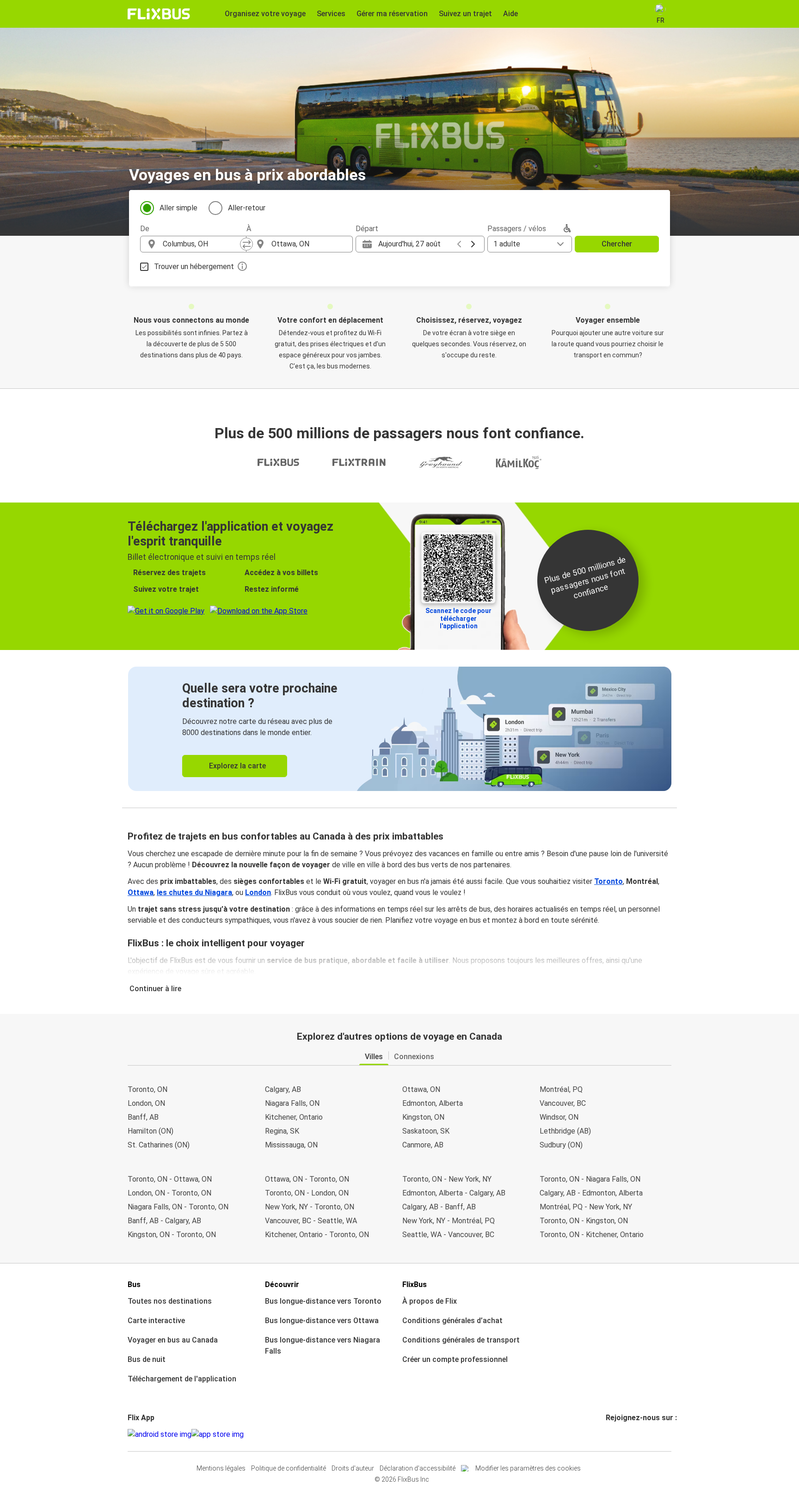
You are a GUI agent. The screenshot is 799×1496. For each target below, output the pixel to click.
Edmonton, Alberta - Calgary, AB (453, 1193)
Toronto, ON (147, 1089)
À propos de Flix (429, 1301)
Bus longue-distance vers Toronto (323, 1301)
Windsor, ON (559, 1117)
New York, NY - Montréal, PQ (448, 1220)
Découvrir (282, 1284)
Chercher (617, 243)
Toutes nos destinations (170, 1301)
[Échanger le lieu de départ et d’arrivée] (246, 244)
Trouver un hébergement (194, 266)
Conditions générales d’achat (452, 1320)
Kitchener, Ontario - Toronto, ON (317, 1234)
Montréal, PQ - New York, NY (586, 1206)
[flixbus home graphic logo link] (159, 14)
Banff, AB (143, 1117)
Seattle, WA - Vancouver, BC (448, 1234)
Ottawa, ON (421, 1089)
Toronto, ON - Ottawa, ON (170, 1179)
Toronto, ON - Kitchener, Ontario (592, 1234)
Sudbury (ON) (561, 1144)
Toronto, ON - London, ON (307, 1193)
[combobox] (201, 244)
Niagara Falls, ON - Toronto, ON (178, 1206)
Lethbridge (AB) (565, 1131)
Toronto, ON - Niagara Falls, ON (590, 1179)
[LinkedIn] (615, 1434)
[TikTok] (621, 1434)
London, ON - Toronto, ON (169, 1193)
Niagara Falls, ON (292, 1103)
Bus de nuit (147, 1359)
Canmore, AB (422, 1144)
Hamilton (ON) (150, 1131)
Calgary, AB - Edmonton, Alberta (591, 1193)
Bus (134, 1284)
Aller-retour (246, 207)
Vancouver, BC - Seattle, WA (311, 1220)
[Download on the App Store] (217, 1434)
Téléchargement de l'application (182, 1378)
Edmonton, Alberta (432, 1103)
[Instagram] (609, 1434)
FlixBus (414, 1284)
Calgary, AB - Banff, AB (439, 1206)
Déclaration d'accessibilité (417, 1468)
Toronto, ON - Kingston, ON (584, 1220)
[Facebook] (607, 1434)
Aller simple (178, 207)
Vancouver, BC (563, 1103)
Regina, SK (282, 1131)
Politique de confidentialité (288, 1468)
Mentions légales (221, 1468)
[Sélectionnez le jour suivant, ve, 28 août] (473, 244)
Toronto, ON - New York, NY (447, 1179)
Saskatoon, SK (425, 1131)
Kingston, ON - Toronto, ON (172, 1234)
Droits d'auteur (353, 1468)
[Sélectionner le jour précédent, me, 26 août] (459, 244)
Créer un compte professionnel (455, 1359)
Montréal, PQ (561, 1089)
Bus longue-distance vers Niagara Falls (322, 1345)
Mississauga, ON (291, 1144)
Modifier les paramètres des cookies (528, 1468)
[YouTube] (612, 1434)
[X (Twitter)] (618, 1434)
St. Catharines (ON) (159, 1144)
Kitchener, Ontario (294, 1117)
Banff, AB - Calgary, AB (164, 1220)
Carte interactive (156, 1320)
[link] (399, 729)
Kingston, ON (423, 1117)
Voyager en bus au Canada (173, 1340)
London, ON (146, 1103)
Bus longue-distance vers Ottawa (322, 1320)
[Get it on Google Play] (159, 1434)
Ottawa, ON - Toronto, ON (307, 1179)
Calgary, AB (283, 1089)
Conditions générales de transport (461, 1340)
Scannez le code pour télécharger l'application (458, 618)
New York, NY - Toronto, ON (309, 1206)
